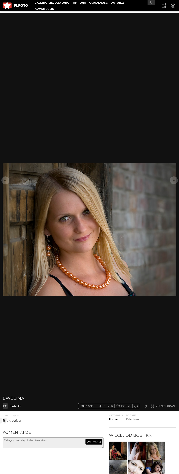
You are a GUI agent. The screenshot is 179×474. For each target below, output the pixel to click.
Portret (114, 419)
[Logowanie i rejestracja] (173, 5)
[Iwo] (137, 451)
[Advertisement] (89, 37)
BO (5, 406)
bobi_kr (15, 406)
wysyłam (94, 441)
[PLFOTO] (15, 5)
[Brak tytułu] (118, 451)
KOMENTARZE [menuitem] (44, 8)
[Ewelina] (155, 451)
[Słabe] (135, 406)
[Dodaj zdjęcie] (164, 5)
